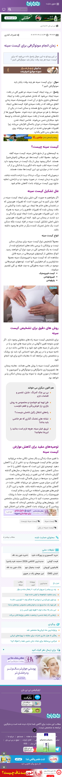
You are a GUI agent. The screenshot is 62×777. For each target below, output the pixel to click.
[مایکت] (31, 697)
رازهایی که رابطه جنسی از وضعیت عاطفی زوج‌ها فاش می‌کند (32, 615)
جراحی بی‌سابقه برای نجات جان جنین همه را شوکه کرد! (34, 641)
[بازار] (31, 710)
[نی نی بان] (33, 3)
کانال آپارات (27, 740)
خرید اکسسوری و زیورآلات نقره (45, 555)
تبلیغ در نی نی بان (12, 740)
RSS (25, 743)
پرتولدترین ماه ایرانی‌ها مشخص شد (42, 630)
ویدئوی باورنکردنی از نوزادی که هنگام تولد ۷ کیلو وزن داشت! (33, 599)
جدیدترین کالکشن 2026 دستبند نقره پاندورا (25, 561)
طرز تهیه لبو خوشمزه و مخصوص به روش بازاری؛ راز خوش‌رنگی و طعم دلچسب (29, 404)
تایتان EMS (53, 573)
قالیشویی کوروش (50, 567)
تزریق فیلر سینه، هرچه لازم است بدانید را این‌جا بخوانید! (29, 430)
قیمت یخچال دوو (32, 567)
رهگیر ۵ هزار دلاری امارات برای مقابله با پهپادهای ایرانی (33, 635)
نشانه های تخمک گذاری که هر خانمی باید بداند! (30, 420)
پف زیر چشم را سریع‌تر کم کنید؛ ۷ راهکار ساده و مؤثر (36, 589)
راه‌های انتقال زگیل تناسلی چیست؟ (31, 412)
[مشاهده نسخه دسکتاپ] (3, 9)
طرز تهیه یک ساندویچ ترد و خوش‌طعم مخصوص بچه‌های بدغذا (32, 604)
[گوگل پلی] (31, 704)
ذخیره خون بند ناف (20, 555)
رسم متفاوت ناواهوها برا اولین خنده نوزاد (40, 594)
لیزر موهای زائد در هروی (33, 573)
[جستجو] (9, 9)
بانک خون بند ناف (13, 567)
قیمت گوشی (52, 561)
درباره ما (11, 736)
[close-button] (35, 730)
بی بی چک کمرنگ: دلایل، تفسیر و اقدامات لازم (32, 394)
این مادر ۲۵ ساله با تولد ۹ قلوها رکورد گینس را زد (38, 610)
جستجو (20, 736)
